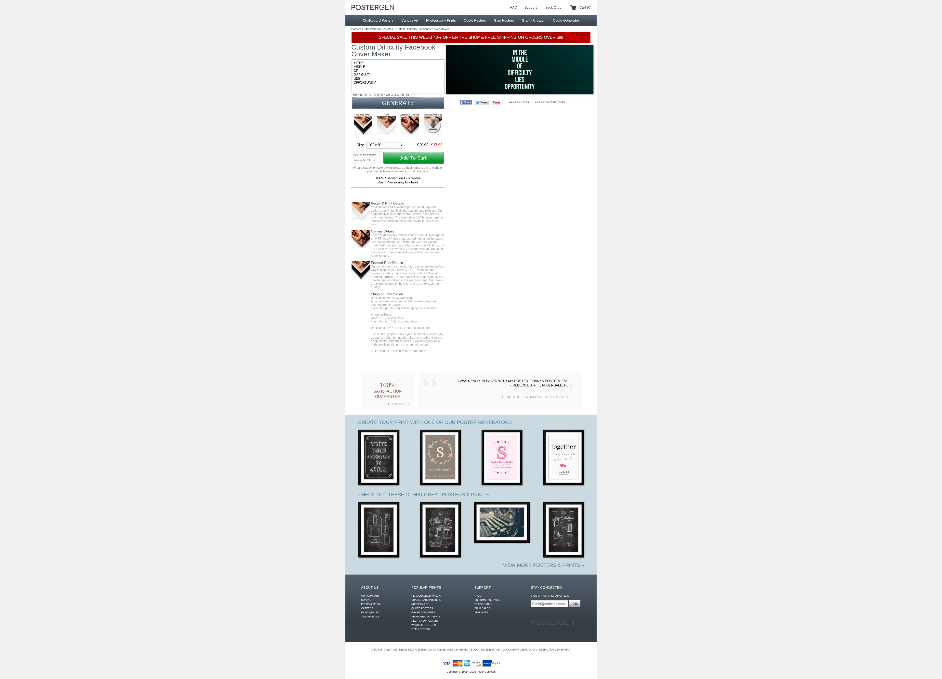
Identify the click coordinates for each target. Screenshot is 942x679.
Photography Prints (441, 20)
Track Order (553, 7)
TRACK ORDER (483, 604)
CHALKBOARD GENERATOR (452, 649)
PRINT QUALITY (370, 612)
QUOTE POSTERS (422, 608)
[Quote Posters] (372, 7)
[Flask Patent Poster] (379, 530)
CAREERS (367, 608)
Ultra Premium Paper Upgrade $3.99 (364, 157)
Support (530, 7)
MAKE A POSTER (519, 102)
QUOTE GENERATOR (486, 649)
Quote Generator (566, 20)
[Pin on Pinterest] (496, 102)
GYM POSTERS (420, 629)
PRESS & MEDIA (371, 604)
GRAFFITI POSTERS (423, 612)
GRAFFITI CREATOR (384, 649)
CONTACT (367, 600)
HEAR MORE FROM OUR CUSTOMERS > (535, 397)
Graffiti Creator (533, 20)
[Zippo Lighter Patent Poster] (564, 530)
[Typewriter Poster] (502, 523)
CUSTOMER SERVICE (487, 600)
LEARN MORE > (399, 404)
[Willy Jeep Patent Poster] (441, 530)
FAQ (513, 7)
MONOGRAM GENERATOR (519, 649)
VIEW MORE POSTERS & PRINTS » (543, 565)
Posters (356, 29)
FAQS (477, 595)
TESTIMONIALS (370, 616)
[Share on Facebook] (466, 102)
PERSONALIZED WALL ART (427, 595)
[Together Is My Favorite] (564, 458)
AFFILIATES (481, 612)
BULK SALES (482, 608)
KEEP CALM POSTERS (425, 620)
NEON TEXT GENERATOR (415, 649)
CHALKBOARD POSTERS (426, 600)
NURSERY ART (420, 604)
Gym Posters (504, 20)
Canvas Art (409, 20)
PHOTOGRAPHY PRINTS (426, 616)
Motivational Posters (378, 29)
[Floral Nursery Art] (441, 458)
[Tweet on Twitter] (482, 102)
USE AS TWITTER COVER (550, 102)
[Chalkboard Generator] (379, 458)
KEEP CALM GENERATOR (555, 649)
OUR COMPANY (370, 595)
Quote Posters (475, 20)
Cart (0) (585, 7)
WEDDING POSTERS (423, 625)
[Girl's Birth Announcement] (502, 458)
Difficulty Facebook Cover (423, 29)
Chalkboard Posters (378, 20)
